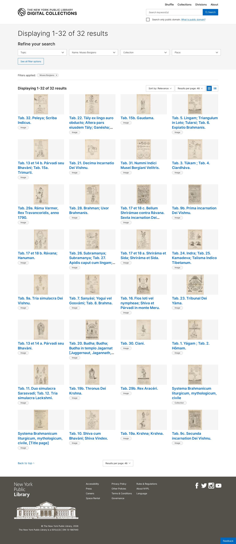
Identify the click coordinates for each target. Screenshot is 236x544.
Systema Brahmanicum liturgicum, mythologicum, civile (194, 393)
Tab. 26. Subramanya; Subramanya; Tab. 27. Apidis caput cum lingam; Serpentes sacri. (90, 260)
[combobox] (174, 12)
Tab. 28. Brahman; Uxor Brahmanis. (89, 210)
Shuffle (169, 4)
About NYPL (142, 488)
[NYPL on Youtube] (218, 485)
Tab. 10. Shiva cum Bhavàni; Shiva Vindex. (88, 435)
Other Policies (119, 488)
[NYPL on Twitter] (204, 485)
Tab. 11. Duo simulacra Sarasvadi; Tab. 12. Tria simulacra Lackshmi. (38, 393)
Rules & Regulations (146, 483)
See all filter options (31, 61)
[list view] (215, 88)
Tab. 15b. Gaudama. (137, 118)
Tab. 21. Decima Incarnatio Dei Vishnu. (91, 165)
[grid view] (209, 88)
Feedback (228, 541)
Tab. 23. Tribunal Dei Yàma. (189, 300)
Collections (185, 4)
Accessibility (92, 483)
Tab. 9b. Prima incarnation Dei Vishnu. (194, 210)
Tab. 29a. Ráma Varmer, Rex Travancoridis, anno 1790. (38, 213)
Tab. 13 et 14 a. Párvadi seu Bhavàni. (41, 345)
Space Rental (93, 498)
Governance (118, 498)
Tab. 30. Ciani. (133, 343)
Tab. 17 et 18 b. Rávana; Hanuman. (37, 255)
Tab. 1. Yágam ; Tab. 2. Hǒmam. (191, 345)
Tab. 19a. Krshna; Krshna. (142, 433)
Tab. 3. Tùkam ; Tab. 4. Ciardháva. (191, 165)
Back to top (25, 463)
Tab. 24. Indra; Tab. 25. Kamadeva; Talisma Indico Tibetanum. (194, 258)
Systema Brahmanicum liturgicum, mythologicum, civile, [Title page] (40, 438)
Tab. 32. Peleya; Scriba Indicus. (37, 120)
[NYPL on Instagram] (211, 485)
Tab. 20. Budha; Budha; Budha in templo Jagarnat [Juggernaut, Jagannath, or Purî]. (91, 350)
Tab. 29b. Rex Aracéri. (139, 388)
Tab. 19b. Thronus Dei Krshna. (87, 390)
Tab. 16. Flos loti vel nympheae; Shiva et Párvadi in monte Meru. (140, 303)
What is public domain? (193, 19)
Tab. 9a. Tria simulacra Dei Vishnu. (40, 300)
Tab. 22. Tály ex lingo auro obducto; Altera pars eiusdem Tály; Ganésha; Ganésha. (91, 125)
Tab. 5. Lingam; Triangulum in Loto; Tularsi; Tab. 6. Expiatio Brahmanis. (195, 122)
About (214, 4)
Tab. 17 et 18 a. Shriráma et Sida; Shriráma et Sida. (143, 255)
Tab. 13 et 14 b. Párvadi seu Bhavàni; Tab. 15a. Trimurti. (41, 168)
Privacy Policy (119, 483)
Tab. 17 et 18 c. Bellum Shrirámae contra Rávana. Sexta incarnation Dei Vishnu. (143, 215)
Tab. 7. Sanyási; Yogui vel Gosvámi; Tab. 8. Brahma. (91, 300)
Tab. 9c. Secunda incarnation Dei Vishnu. (191, 435)
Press (89, 488)
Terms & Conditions (122, 493)
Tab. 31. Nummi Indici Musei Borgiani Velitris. (140, 165)
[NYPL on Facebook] (196, 485)
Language (141, 493)
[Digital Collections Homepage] (47, 12)
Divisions (201, 4)
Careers (90, 493)
